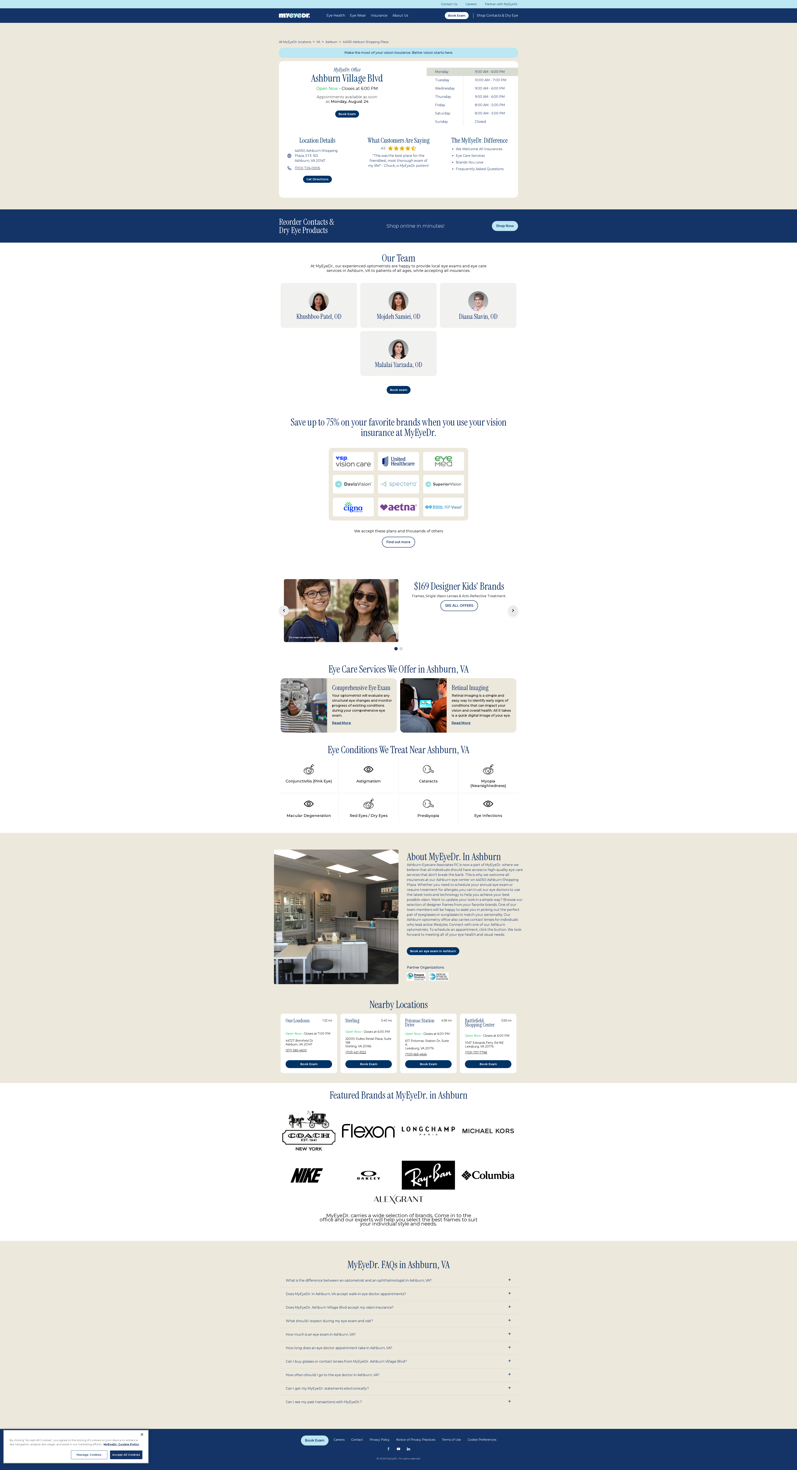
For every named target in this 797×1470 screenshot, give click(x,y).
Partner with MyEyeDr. (501, 4)
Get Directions (317, 179)
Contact (357, 1449)
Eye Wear (358, 15)
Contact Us (449, 4)
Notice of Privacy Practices (415, 1449)
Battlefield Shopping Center (480, 1033)
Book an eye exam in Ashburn (433, 961)
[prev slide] (284, 615)
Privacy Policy (379, 1449)
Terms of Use (451, 1449)
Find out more (398, 542)
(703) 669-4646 (416, 1064)
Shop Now (505, 226)
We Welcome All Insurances (479, 149)
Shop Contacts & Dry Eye (497, 15)
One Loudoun (298, 1031)
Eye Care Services (470, 156)
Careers (471, 4)
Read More (341, 733)
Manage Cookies (89, 1454)
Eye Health (335, 15)
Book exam (347, 114)
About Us (400, 15)
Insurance (379, 15)
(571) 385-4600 (296, 1060)
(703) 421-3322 (355, 1062)
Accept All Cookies (126, 1454)
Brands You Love (469, 162)
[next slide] (513, 615)
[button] (398, 1290)
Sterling (352, 1031)
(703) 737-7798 (476, 1062)
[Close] (142, 1434)
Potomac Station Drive (419, 1033)
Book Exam (456, 15)
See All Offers (459, 623)
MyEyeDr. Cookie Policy (121, 1444)
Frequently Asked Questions (480, 169)
